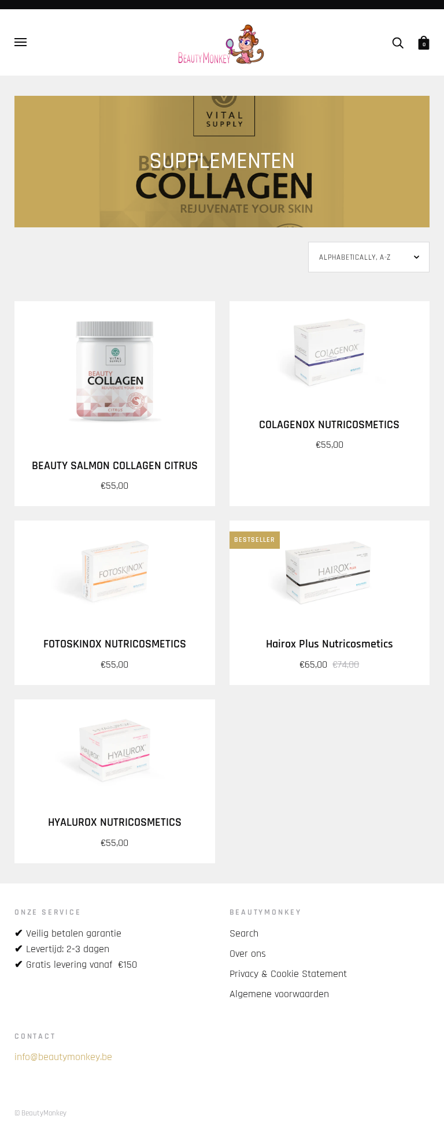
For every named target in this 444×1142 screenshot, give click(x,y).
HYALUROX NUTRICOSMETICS (115, 822)
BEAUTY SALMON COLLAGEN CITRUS (115, 466)
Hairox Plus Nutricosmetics (329, 644)
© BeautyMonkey (40, 1113)
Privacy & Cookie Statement (288, 973)
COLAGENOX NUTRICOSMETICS (329, 425)
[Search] (398, 42)
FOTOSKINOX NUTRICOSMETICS (114, 644)
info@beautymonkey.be (63, 1057)
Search (244, 933)
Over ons (248, 953)
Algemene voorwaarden (279, 994)
